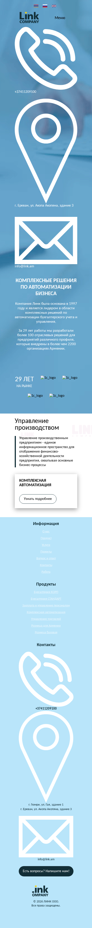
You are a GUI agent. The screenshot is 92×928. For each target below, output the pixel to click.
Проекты (46, 551)
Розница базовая (46, 632)
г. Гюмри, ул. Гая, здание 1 (46, 804)
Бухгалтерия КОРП (46, 592)
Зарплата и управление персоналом (46, 605)
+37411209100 (25, 92)
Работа (46, 572)
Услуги (46, 545)
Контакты (46, 565)
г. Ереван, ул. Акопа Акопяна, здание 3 (44, 205)
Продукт (46, 538)
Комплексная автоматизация (46, 612)
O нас (46, 531)
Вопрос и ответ (46, 558)
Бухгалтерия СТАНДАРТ (46, 599)
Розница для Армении (46, 625)
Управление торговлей (46, 619)
